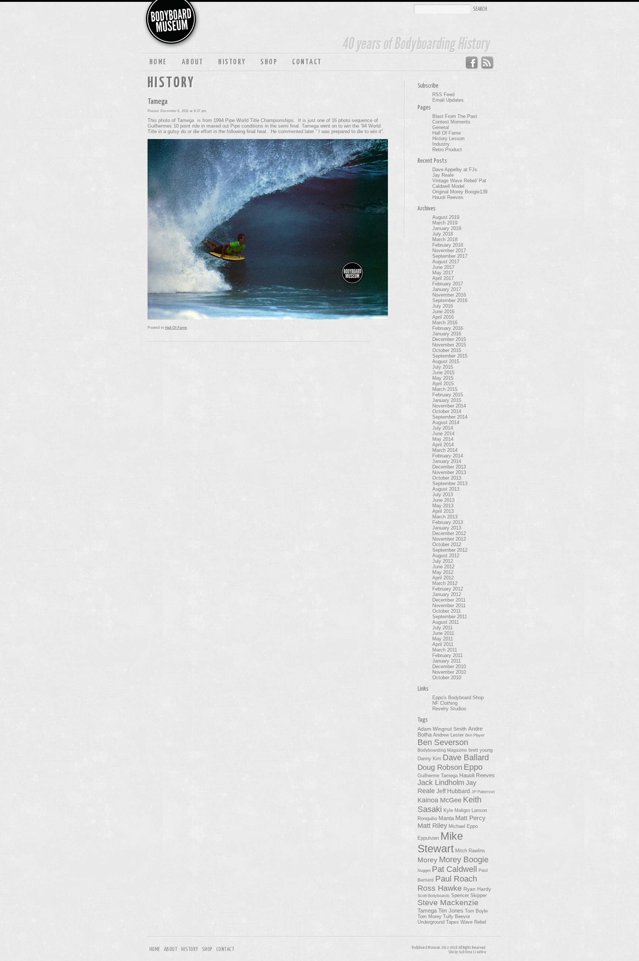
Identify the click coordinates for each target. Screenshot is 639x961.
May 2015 (442, 378)
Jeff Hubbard (453, 791)
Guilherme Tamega (437, 775)
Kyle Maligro (456, 810)
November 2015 (449, 345)
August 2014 (445, 422)
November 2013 (449, 472)
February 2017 (447, 284)
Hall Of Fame (176, 327)
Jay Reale (443, 175)
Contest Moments (451, 122)
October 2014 (446, 411)
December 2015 (449, 339)
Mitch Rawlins (470, 850)
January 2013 (446, 528)
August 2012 (445, 555)
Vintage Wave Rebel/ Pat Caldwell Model (459, 183)
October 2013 (446, 478)
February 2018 (447, 245)
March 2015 (444, 389)
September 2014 (449, 417)
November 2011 (449, 605)
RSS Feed (487, 63)
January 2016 (446, 333)
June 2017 (443, 267)
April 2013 (443, 511)
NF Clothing (444, 703)
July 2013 (442, 494)
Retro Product (447, 149)
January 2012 (446, 594)
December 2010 (449, 666)
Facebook (471, 63)
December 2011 (449, 600)
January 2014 (446, 461)
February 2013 (447, 522)
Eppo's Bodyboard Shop (458, 697)
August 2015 (445, 361)
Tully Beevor (456, 916)
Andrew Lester (448, 735)
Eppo (473, 767)
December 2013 (449, 467)
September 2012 (449, 550)
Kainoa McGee (439, 800)
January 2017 (446, 289)
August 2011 (445, 622)
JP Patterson (483, 791)
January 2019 (446, 228)
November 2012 (449, 539)
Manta (446, 818)
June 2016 (443, 311)
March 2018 (444, 239)
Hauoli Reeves (447, 197)
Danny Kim (429, 758)
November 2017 (449, 250)
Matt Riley (432, 825)
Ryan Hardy (477, 889)
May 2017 (442, 272)
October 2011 (446, 611)
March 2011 (444, 650)
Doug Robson (439, 767)
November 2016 (449, 295)
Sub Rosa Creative (472, 952)
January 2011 (446, 661)
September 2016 (449, 300)
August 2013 (445, 489)
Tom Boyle (476, 911)
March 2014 (444, 450)
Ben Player (475, 735)
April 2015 (443, 383)
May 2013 (442, 505)
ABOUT (192, 62)
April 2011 (442, 644)
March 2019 (444, 223)
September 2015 (449, 356)
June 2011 (443, 633)
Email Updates (448, 100)
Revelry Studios (449, 708)
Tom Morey (429, 916)
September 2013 (449, 483)
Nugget (423, 870)
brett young (481, 750)
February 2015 (447, 394)
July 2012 (442, 561)
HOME (158, 62)
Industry (441, 144)
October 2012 (446, 544)
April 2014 (443, 444)
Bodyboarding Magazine (442, 750)
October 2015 (446, 350)
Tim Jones (450, 911)
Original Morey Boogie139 (459, 191)
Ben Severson (442, 742)
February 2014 (447, 455)
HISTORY (232, 62)
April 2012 (443, 578)
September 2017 (449, 256)
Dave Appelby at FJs (454, 169)
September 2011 (449, 616)
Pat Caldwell (454, 869)
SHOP (268, 62)
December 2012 (449, 533)
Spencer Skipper (469, 895)
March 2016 (444, 322)
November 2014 (449, 406)
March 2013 (444, 517)
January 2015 (446, 400)
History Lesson (448, 138)
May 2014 (442, 439)
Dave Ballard (466, 757)
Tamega (158, 101)
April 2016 (443, 317)
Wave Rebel (473, 922)
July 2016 (442, 306)
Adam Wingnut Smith (442, 729)
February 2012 (447, 589)
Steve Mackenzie (448, 902)
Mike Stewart (440, 842)
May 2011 (442, 639)
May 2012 (442, 572)
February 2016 (447, 328)
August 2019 (445, 217)
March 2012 (444, 583)
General (440, 127)
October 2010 (446, 677)
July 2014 (442, 428)
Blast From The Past (454, 116)
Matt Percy (470, 818)
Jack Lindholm (440, 782)
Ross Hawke (439, 888)
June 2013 (443, 500)
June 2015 (443, 372)
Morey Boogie (463, 859)
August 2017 (445, 261)
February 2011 (447, 655)
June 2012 (443, 566)
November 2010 (449, 672)
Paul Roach (456, 878)
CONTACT (307, 62)
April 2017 (443, 278)
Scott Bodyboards (433, 895)
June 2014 (443, 433)
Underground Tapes (438, 922)
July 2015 (442, 367)
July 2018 (442, 234)
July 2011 (442, 627)
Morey (427, 860)
